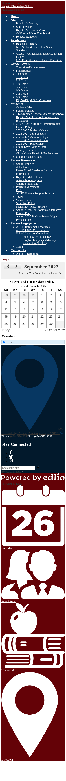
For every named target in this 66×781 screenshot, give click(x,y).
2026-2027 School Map (30, 143)
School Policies (25, 110)
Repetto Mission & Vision (31, 30)
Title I (19, 246)
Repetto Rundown (26, 36)
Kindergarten (23, 70)
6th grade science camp (29, 156)
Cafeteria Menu (25, 107)
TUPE (20, 196)
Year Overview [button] (37, 273)
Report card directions (29, 177)
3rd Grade (22, 80)
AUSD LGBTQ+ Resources (33, 230)
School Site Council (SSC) (38, 236)
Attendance (22, 167)
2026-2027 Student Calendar (33, 130)
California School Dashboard (33, 33)
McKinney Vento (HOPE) (31, 206)
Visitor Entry (23, 200)
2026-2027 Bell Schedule (31, 133)
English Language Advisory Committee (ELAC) (39, 241)
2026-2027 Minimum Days (32, 137)
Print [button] (21, 273)
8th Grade (22, 96)
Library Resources (26, 150)
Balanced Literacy (26, 43)
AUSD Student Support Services (35, 193)
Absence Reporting (27, 253)
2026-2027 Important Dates (32, 140)
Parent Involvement (27, 186)
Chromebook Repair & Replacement (37, 153)
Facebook (11, 452)
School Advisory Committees (33, 233)
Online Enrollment (27, 183)
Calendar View (55, 330)
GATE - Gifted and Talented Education (39, 60)
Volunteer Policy (25, 203)
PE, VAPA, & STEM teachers (33, 100)
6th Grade (22, 90)
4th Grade (22, 83)
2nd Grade (22, 77)
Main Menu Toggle (12, 9)
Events (10, 342)
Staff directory (24, 26)
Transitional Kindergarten (31, 67)
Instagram (11, 460)
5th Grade (22, 87)
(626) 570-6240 (19, 436)
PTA (19, 190)
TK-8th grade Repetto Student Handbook (40, 113)
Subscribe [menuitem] (56, 273)
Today (5, 330)
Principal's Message (27, 23)
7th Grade (22, 93)
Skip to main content (13, 3)
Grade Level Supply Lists (31, 146)
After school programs (29, 180)
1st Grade (21, 73)
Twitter (11, 456)
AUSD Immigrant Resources (33, 226)
